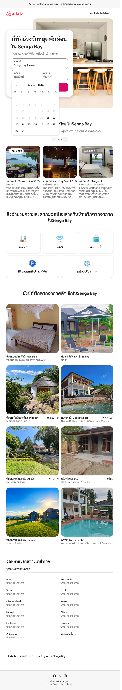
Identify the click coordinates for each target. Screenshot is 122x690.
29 (54, 124)
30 (16, 130)
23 (17, 124)
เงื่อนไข (69, 684)
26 (35, 124)
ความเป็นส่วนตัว (55, 684)
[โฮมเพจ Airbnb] (14, 13)
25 (29, 124)
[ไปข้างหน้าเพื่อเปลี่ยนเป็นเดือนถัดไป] (54, 85)
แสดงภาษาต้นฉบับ (81, 4)
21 (48, 117)
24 (23, 124)
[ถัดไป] (65, 139)
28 (48, 124)
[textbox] (25, 77)
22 (54, 117)
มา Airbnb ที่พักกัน (100, 13)
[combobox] (39, 65)
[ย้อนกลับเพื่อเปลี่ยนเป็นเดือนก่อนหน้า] (17, 85)
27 (41, 124)
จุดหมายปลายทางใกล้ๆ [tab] (18, 568)
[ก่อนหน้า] (54, 139)
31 (23, 130)
